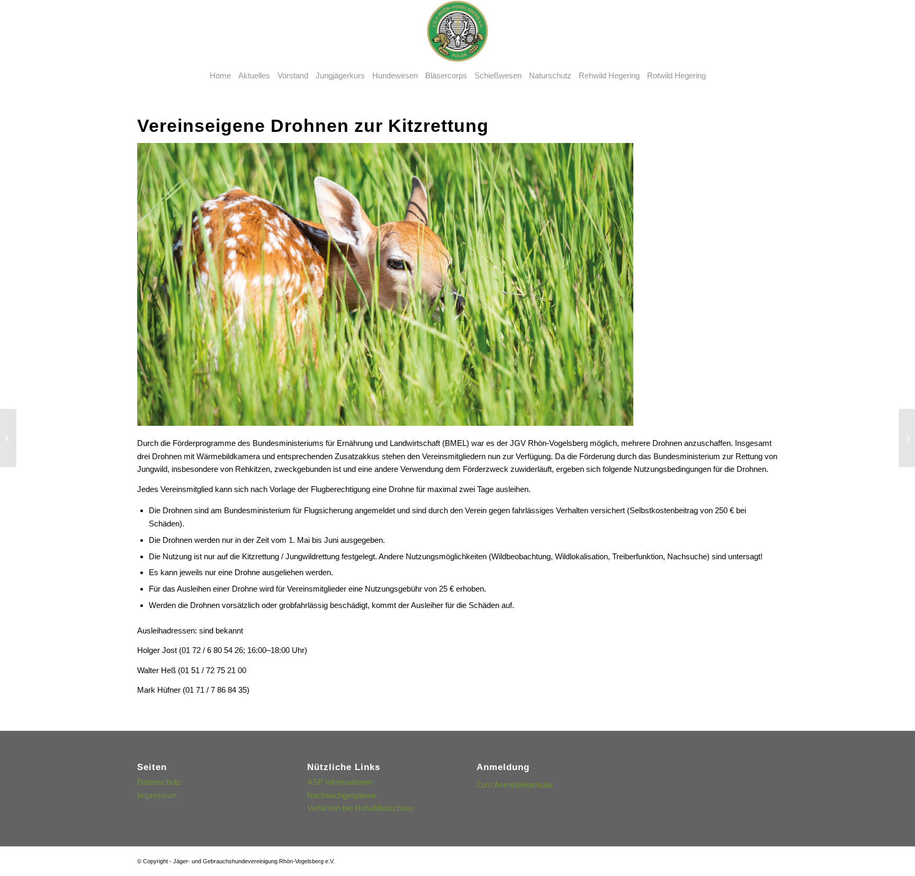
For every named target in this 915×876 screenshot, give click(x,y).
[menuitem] (220, 75)
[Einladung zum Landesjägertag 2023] (8, 438)
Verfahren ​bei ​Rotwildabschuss (360, 807)
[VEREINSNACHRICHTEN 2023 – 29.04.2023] (907, 438)
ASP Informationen (339, 781)
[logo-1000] (457, 31)
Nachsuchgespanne (341, 795)
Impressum (157, 795)
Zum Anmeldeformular (515, 784)
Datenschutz (159, 781)
